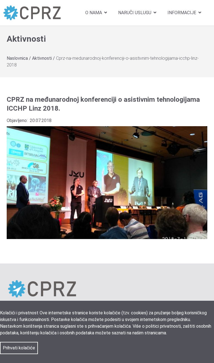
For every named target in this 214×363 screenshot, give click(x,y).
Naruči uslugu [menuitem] (135, 12)
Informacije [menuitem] (182, 12)
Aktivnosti (42, 58)
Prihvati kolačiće (19, 347)
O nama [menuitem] (94, 12)
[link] (32, 12)
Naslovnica (18, 58)
